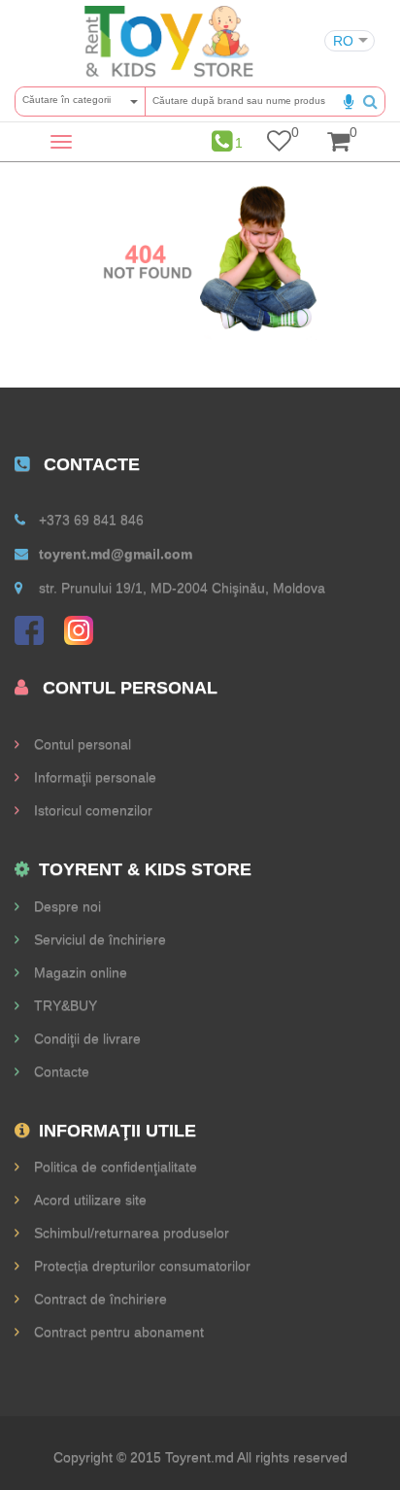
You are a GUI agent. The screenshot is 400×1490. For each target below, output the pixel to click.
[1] (222, 141)
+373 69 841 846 (91, 519)
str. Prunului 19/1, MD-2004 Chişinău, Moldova (182, 587)
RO (343, 41)
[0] (279, 144)
